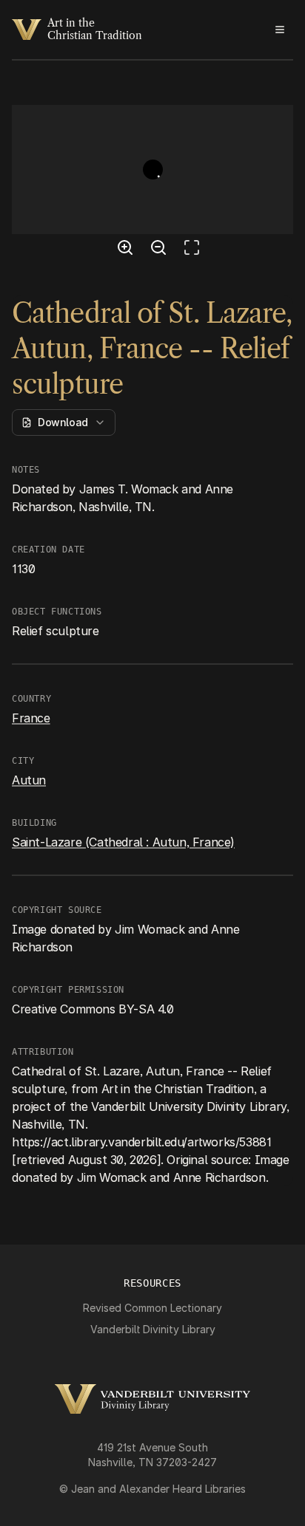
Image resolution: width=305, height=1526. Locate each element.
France (31, 718)
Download (63, 422)
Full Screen (195, 249)
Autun (29, 780)
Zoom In (127, 249)
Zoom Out (160, 249)
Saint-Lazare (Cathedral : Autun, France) (123, 842)
